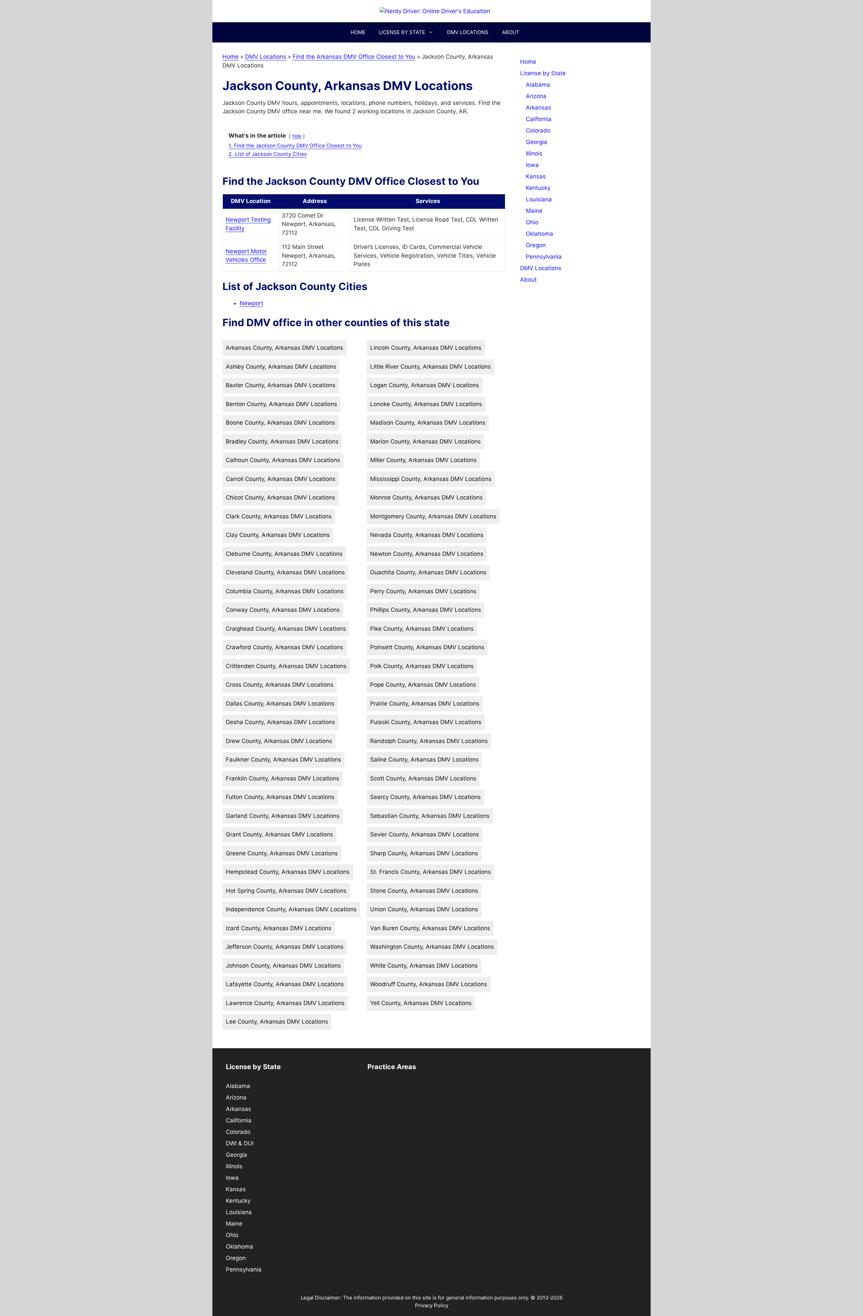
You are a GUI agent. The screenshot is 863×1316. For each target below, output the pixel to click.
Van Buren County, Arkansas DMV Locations (430, 928)
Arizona (536, 96)
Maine (534, 210)
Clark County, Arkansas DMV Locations (279, 516)
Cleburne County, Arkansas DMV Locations (284, 553)
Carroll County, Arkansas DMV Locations (280, 479)
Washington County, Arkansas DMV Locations (432, 946)
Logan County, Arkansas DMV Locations (424, 385)
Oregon (536, 245)
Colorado (538, 130)
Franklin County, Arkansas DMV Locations (282, 778)
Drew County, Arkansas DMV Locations (279, 741)
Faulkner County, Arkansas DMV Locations (283, 759)
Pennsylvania (544, 256)
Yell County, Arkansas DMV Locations (421, 1003)
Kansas (536, 176)
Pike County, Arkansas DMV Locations (422, 628)
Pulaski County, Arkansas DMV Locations (425, 722)
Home (358, 32)
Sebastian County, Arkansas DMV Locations (429, 815)
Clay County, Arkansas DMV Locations (278, 535)
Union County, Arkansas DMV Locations (424, 909)
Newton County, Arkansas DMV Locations (426, 553)
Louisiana (539, 199)
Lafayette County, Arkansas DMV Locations (285, 984)
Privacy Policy (431, 1305)
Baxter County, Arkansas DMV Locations (280, 385)
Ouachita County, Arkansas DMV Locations (428, 572)
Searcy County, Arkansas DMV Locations (425, 797)
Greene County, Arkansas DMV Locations (282, 853)
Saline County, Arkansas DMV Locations (424, 759)
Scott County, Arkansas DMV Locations (423, 778)
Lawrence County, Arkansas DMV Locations (285, 1003)
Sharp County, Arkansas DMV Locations (424, 853)
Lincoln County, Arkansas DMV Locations (425, 347)
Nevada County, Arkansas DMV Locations (426, 535)
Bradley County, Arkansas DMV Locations (282, 441)
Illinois (534, 153)
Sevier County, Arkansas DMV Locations (424, 834)
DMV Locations (467, 32)
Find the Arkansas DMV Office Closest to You (354, 56)
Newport (251, 303)
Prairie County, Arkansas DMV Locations (424, 703)
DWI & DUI (240, 1143)
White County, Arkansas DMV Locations (424, 965)
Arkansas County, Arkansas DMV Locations (284, 347)
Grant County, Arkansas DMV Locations (279, 834)
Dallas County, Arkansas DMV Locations (280, 703)
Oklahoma (539, 233)
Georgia (536, 142)
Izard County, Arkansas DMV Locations (278, 928)
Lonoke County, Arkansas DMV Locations (426, 404)
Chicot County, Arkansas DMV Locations (280, 497)
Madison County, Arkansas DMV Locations (427, 422)
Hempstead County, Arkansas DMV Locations (288, 871)
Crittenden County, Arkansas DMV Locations (286, 666)
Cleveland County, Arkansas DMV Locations (285, 572)
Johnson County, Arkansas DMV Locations (283, 965)
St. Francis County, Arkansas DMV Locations (430, 871)
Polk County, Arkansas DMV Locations (422, 666)
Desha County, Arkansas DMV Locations (280, 722)
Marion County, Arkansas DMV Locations (425, 441)
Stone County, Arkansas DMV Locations (424, 890)
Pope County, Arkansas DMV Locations (423, 684)
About (510, 32)
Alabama (538, 84)
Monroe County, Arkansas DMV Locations (426, 497)
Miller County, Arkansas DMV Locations (423, 460)
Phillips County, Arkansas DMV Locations (425, 609)
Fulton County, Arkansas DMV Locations (280, 797)
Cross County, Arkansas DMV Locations (279, 684)
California (539, 119)
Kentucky (538, 187)
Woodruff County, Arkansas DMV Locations (428, 984)
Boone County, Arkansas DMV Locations (280, 422)
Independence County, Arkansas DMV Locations (291, 909)
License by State (402, 32)
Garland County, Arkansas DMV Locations (282, 815)
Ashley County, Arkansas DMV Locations (281, 366)
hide (296, 136)
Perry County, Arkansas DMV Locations (423, 591)
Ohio (532, 222)
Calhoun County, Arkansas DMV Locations (283, 460)
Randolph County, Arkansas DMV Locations (429, 741)
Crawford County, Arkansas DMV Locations (284, 647)
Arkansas (538, 107)
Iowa (532, 165)
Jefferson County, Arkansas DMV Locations (285, 946)
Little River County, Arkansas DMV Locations (430, 366)
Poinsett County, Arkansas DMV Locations (427, 647)
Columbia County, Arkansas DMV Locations (285, 591)
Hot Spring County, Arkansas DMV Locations (286, 890)
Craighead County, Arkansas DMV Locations (286, 628)
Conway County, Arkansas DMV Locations (283, 609)
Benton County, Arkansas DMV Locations (281, 404)
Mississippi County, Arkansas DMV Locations (431, 479)
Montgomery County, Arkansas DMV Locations (433, 516)
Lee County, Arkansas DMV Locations (277, 1021)
